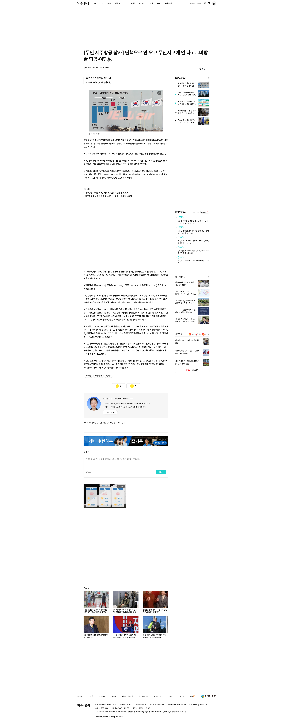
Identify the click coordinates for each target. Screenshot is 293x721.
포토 (158, 3)
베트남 (207, 334)
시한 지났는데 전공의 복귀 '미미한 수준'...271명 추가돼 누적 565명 (95, 611)
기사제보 (113, 696)
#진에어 (108, 376)
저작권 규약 (157, 696)
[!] (208, 78)
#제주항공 (98, 376)
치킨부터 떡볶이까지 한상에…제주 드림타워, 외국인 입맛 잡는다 (193, 242)
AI (102, 3)
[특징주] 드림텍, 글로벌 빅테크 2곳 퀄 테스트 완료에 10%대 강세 (127, 403)
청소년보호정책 (143, 696)
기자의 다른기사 (110, 412)
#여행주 (88, 376)
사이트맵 (181, 696)
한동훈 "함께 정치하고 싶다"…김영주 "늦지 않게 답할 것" (155, 611)
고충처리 (169, 696)
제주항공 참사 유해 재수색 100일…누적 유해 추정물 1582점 (109, 196)
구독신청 (90, 696)
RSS (191, 696)
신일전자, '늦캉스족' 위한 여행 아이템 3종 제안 (193, 262)
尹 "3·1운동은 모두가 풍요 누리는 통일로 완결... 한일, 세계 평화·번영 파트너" (125, 636)
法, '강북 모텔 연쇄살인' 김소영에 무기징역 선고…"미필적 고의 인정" (193, 222)
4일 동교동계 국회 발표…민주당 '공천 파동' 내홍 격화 (96, 636)
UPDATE (203, 212)
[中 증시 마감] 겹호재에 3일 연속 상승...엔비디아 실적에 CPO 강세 (193, 232)
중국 (96, 3)
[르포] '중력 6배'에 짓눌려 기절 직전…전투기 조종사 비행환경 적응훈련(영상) (125, 611)
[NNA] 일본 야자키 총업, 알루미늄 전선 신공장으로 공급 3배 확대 (193, 252)
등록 (160, 472)
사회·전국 (142, 3)
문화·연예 (168, 3)
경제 (125, 3)
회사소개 (79, 696)
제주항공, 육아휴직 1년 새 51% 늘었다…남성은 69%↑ (107, 193)
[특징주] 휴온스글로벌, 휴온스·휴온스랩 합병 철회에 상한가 (125, 407)
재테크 (117, 3)
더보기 (186, 371)
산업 (109, 3)
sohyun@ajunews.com (123, 398)
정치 (133, 3)
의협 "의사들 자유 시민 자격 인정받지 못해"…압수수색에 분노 (155, 636)
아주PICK (179, 277)
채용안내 (102, 696)
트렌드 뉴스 (179, 78)
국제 (151, 3)
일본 (199, 334)
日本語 (199, 3)
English (192, 3)
